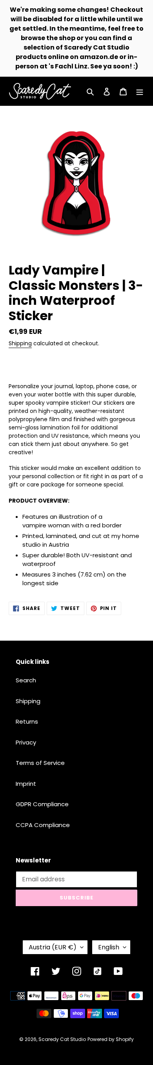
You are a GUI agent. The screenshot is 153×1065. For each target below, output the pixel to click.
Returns (27, 721)
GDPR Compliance (42, 804)
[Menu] (139, 91)
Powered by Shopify (110, 1039)
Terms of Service (40, 763)
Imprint (26, 783)
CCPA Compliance (43, 825)
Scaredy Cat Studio (62, 1039)
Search (26, 680)
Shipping (20, 343)
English (108, 947)
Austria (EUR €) (52, 947)
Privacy (26, 742)
